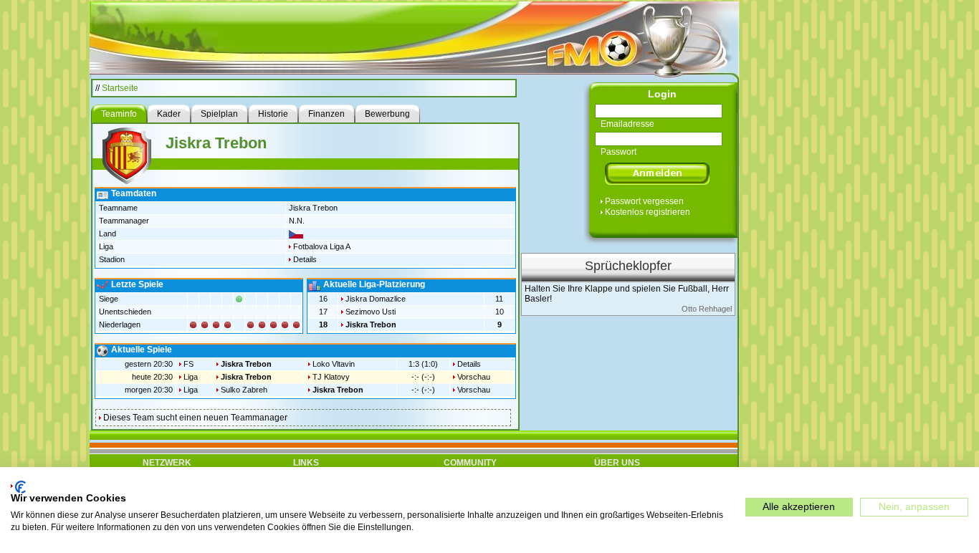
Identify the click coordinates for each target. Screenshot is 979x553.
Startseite (120, 88)
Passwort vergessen (644, 201)
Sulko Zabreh (244, 389)
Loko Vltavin (333, 364)
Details (305, 259)
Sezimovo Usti (370, 311)
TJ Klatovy (331, 376)
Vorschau (473, 376)
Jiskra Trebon (370, 324)
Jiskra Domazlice (375, 298)
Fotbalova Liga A (321, 246)
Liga (190, 376)
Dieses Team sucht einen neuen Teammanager (195, 418)
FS (188, 364)
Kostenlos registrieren (647, 212)
